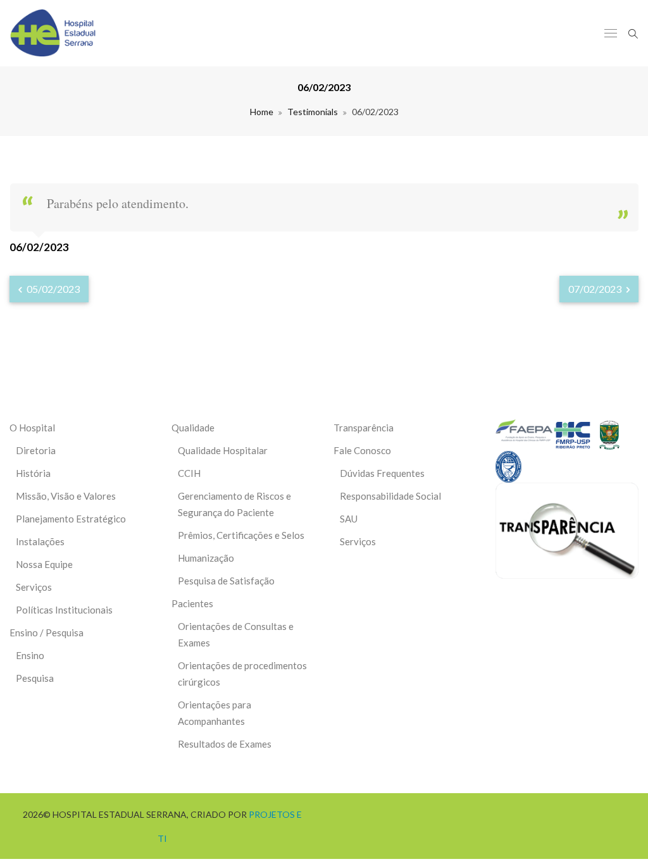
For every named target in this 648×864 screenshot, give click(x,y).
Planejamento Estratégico (71, 518)
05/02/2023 (52, 289)
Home (261, 111)
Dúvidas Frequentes (382, 473)
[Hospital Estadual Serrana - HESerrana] (53, 33)
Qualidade (193, 427)
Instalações (40, 541)
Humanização (206, 558)
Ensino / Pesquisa (46, 632)
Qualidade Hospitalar (223, 450)
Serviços (34, 587)
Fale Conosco (362, 450)
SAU (349, 518)
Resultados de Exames (224, 744)
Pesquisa (35, 678)
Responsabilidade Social (390, 496)
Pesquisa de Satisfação (226, 580)
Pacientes (192, 603)
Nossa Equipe (44, 564)
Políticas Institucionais (64, 609)
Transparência (363, 427)
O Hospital (32, 427)
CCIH (189, 473)
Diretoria (36, 450)
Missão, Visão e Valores (66, 496)
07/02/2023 (595, 289)
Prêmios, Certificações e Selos (241, 535)
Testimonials (312, 111)
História (33, 473)
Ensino (30, 655)
